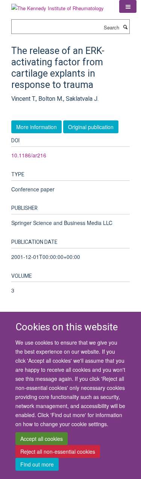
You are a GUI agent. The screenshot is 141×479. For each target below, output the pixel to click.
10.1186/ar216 (28, 155)
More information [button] (36, 127)
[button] (127, 6)
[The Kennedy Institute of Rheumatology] (57, 5)
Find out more (37, 464)
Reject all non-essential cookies (57, 451)
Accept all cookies (41, 438)
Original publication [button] (91, 127)
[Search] (125, 27)
